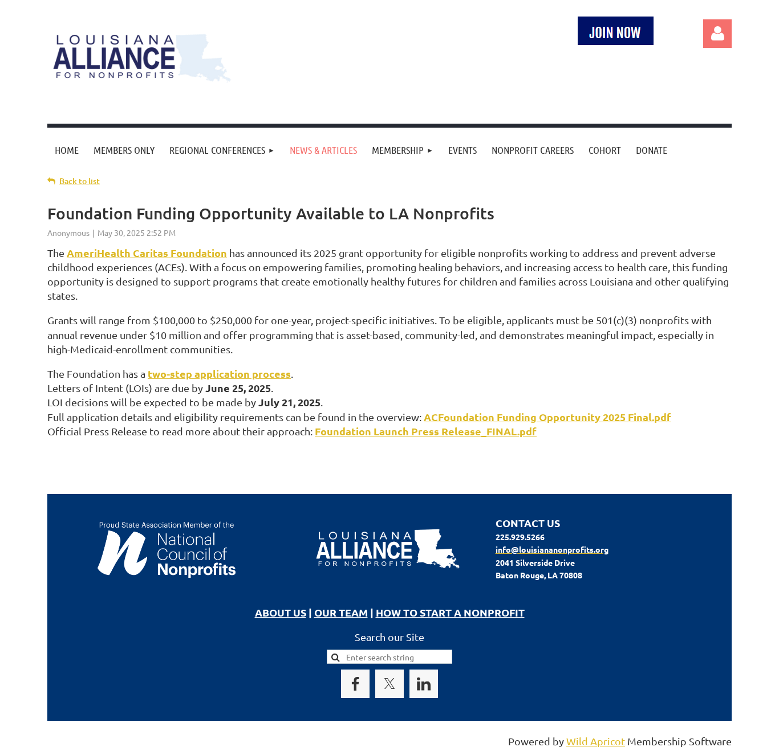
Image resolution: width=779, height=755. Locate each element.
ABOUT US (280, 612)
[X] (389, 684)
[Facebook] (355, 684)
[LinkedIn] (423, 684)
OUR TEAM (341, 612)
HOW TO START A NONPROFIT (450, 612)
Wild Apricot (595, 741)
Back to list (79, 181)
